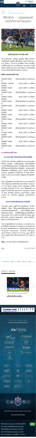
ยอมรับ (32, 424)
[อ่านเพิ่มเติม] (21, 434)
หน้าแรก (3, 11)
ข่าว (8, 11)
